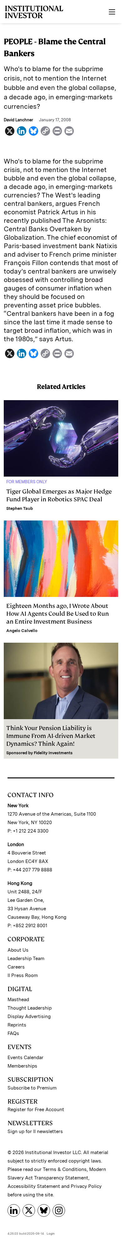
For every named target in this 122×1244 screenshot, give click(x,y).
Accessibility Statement (34, 1186)
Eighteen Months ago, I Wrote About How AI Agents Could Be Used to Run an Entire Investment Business (57, 613)
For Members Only (26, 481)
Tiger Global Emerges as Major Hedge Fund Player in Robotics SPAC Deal (59, 495)
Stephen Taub (19, 508)
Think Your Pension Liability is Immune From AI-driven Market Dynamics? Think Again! (50, 736)
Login (51, 1233)
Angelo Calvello (22, 630)
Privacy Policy (86, 1186)
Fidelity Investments (53, 752)
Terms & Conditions (65, 1169)
